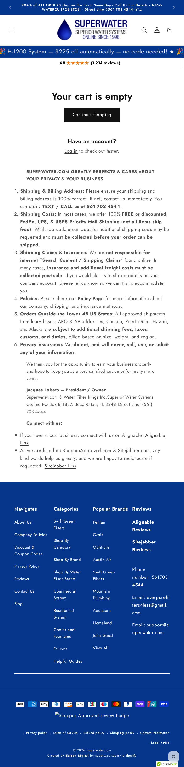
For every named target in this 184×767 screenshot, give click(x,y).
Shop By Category (62, 543)
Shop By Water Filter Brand (67, 575)
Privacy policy (36, 733)
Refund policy (93, 733)
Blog (18, 604)
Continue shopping (92, 115)
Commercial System (65, 594)
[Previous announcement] (10, 7)
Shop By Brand (67, 559)
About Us (23, 522)
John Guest (103, 635)
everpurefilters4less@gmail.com (151, 605)
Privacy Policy (26, 566)
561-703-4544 (120, 9)
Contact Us (24, 591)
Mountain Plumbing (102, 594)
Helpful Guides (68, 661)
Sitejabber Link (60, 465)
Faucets (60, 649)
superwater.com (99, 750)
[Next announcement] (174, 7)
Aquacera (102, 610)
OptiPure (101, 547)
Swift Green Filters (65, 524)
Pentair (99, 522)
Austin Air (102, 559)
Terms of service (65, 733)
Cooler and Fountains (64, 633)
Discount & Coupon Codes (28, 550)
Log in (71, 151)
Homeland (102, 623)
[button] (12, 30)
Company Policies (30, 534)
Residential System (64, 614)
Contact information (155, 733)
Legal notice (160, 742)
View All (101, 648)
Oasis (98, 534)
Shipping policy (122, 733)
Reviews (21, 579)
